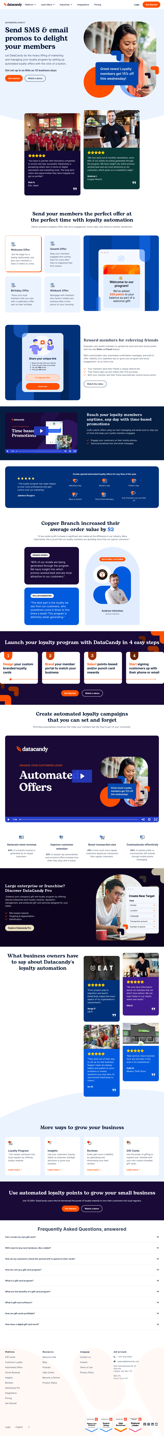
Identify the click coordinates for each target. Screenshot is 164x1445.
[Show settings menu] (70, 451)
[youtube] (157, 1424)
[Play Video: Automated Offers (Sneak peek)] (82, 776)
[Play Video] (7, 451)
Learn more (14, 1169)
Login (137, 4)
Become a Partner (51, 1377)
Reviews (9, 1382)
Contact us (85, 1357)
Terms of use (86, 1367)
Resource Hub (49, 1357)
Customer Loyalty (13, 1362)
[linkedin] (153, 1424)
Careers (84, 1362)
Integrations (11, 1393)
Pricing (8, 1398)
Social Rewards (12, 1372)
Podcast (46, 1367)
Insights (9, 1377)
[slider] (38, 451)
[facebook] (145, 1424)
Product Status (50, 1382)
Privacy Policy (87, 1372)
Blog (45, 1362)
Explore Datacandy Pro (19, 928)
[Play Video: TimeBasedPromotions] (41, 430)
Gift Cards (10, 1357)
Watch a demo (35, 78)
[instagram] (149, 1424)
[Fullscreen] (74, 451)
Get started (14, 78)
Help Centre (48, 1372)
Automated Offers (14, 1367)
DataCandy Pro (12, 1388)
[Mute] (65, 451)
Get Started (151, 4)
